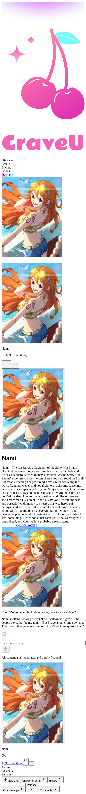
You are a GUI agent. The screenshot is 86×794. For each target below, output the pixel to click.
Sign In (7, 175)
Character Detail (31, 780)
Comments (46, 790)
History (53, 780)
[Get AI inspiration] (3, 639)
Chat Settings (11, 790)
